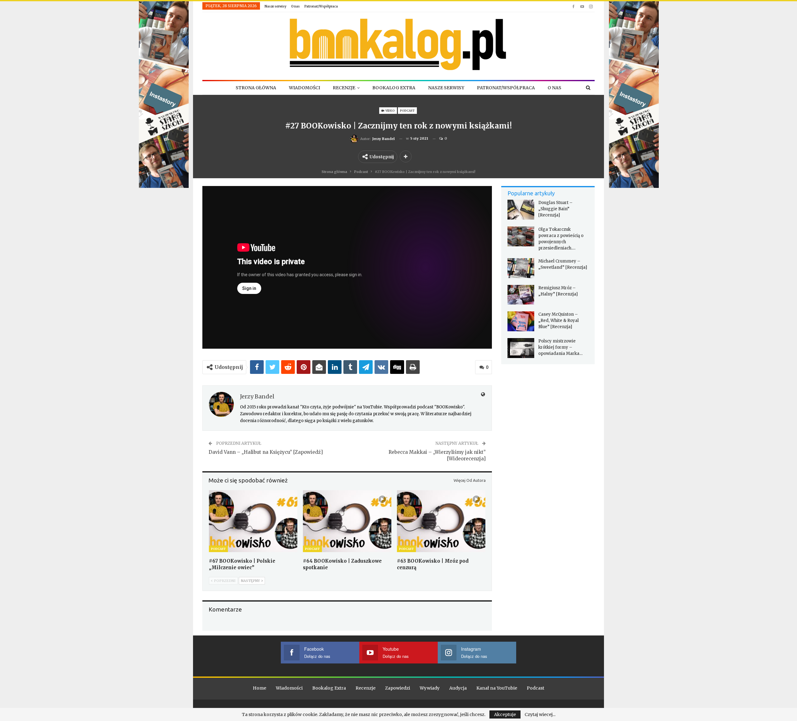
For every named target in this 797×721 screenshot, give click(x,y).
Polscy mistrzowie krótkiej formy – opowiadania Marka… (560, 347)
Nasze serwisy (275, 6)
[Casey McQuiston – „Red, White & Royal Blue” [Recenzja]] (520, 321)
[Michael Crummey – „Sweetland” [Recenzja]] (520, 268)
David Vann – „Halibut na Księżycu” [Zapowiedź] (266, 452)
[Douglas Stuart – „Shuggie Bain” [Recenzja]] (520, 210)
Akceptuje (505, 714)
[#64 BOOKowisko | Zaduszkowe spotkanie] (347, 521)
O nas (295, 6)
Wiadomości (304, 88)
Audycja (458, 688)
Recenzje (344, 88)
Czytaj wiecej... (540, 714)
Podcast (407, 110)
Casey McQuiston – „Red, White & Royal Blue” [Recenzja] (558, 320)
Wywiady (430, 688)
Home (259, 688)
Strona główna (256, 88)
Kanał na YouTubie (496, 688)
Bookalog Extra (393, 88)
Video (390, 110)
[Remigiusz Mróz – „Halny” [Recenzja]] (520, 295)
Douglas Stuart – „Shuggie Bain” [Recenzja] (555, 209)
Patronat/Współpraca (321, 6)
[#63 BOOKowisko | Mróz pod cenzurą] (441, 521)
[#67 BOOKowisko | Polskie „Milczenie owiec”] (253, 521)
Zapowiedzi (397, 688)
